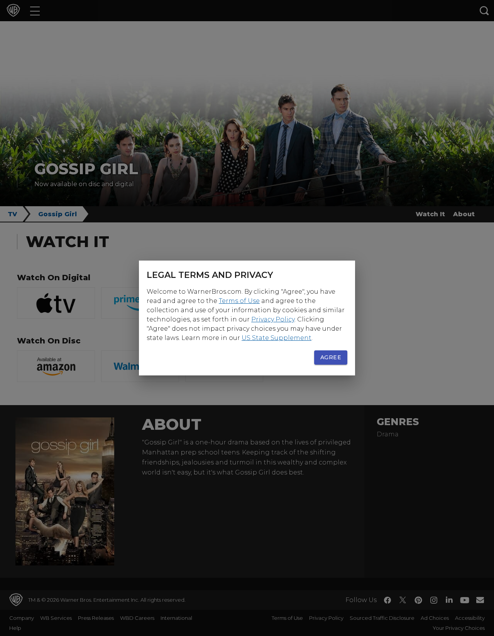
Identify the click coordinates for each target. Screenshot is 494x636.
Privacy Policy (272, 319)
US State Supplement (276, 338)
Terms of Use (239, 301)
